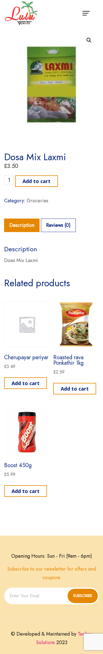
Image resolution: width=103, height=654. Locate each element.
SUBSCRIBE (82, 596)
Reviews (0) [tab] (58, 225)
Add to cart (37, 181)
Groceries (37, 200)
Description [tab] (21, 225)
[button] (89, 40)
